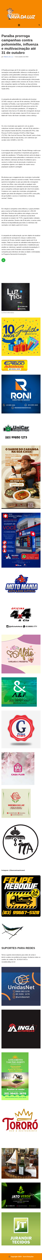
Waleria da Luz (8, 56)
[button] (19, 25)
